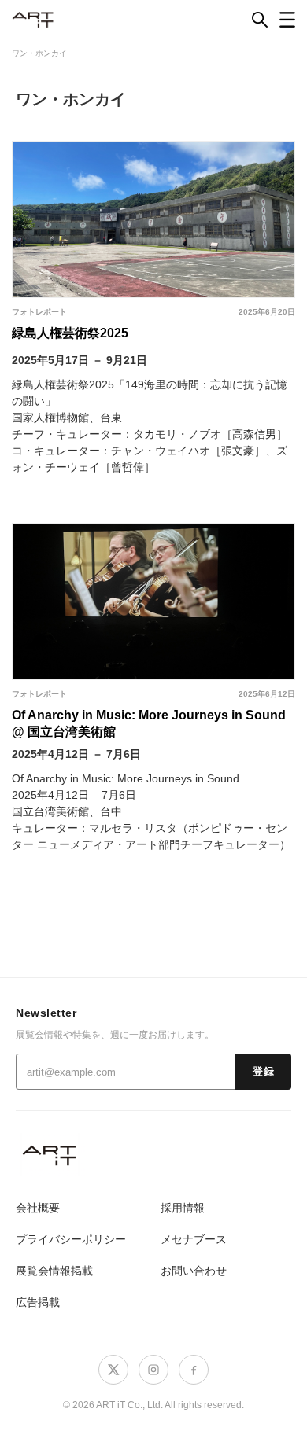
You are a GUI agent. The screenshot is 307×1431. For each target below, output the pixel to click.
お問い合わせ (194, 1270)
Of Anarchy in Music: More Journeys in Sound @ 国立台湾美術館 (149, 723)
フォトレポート (39, 311)
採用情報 (183, 1207)
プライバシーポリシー (71, 1239)
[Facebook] (194, 1370)
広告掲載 (38, 1302)
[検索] (260, 20)
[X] (113, 1370)
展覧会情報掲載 (54, 1270)
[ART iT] (153, 1154)
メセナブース (194, 1239)
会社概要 (38, 1207)
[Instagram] (153, 1370)
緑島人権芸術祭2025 (70, 333)
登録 (263, 1071)
